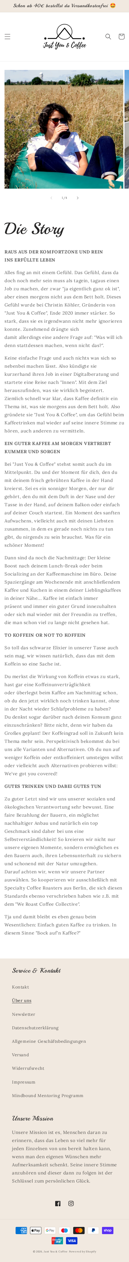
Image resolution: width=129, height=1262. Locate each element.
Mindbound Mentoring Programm (48, 1095)
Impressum (23, 1082)
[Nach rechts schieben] (77, 198)
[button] (7, 36)
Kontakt (20, 987)
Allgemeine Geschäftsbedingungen (49, 1041)
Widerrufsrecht (28, 1068)
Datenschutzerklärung (35, 1027)
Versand (20, 1054)
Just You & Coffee (56, 1251)
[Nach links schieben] (51, 198)
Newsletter (23, 1014)
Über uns (22, 1000)
